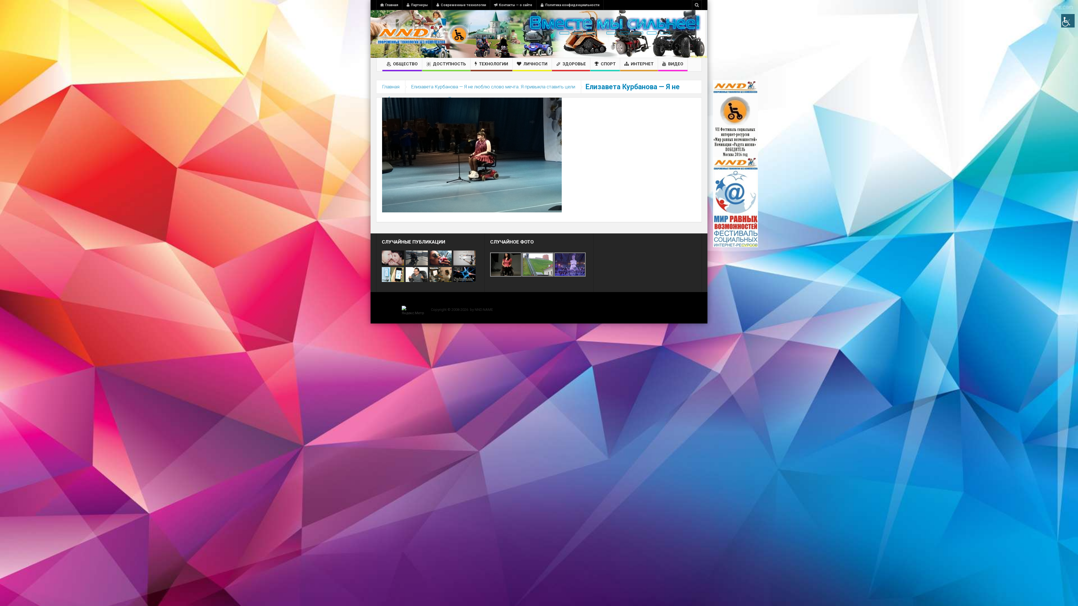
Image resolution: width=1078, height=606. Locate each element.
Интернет (642, 63)
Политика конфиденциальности (572, 5)
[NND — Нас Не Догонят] (422, 34)
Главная (391, 5)
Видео (675, 63)
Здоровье (574, 63)
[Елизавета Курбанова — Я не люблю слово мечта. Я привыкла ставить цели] (472, 154)
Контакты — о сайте (515, 5)
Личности (535, 63)
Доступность (449, 63)
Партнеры (419, 5)
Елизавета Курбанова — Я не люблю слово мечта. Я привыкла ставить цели (493, 86)
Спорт (608, 63)
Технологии (493, 63)
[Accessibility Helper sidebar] (1068, 20)
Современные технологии (463, 5)
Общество (405, 63)
